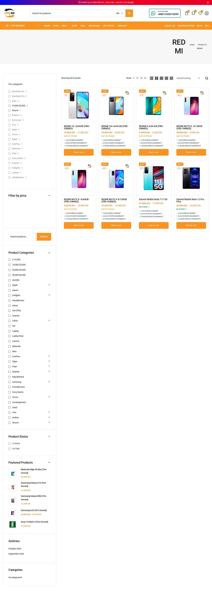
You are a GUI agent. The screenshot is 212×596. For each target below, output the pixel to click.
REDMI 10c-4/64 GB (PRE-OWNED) (114, 127)
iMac (14, 101)
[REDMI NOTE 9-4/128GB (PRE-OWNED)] (116, 178)
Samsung (16, 120)
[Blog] (199, 25)
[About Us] (170, 25)
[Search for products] (129, 13)
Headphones (18, 177)
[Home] (47, 25)
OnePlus (16, 144)
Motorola (16, 148)
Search (44, 236)
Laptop (15, 172)
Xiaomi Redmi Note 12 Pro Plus (190, 200)
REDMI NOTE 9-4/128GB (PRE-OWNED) (114, 200)
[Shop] (74, 25)
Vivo (14, 125)
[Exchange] (94, 25)
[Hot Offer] (108, 25)
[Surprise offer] (186, 25)
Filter (14, 220)
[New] (65, 25)
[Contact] (122, 25)
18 (141, 78)
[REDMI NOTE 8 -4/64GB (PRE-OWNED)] (79, 178)
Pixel (14, 153)
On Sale (16, 448)
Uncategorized (15, 577)
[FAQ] (207, 25)
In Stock (16, 443)
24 (145, 78)
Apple (14, 139)
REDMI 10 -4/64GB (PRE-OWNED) (77, 127)
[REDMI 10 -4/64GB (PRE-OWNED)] (79, 105)
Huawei (15, 163)
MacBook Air (18, 91)
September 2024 (16, 554)
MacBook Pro (18, 96)
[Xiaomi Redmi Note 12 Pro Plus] (191, 178)
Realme (15, 115)
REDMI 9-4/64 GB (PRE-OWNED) (151, 127)
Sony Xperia (17, 158)
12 (137, 78)
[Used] (55, 25)
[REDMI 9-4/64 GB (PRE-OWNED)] (154, 105)
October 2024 (14, 548)
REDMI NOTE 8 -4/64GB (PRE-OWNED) (76, 200)
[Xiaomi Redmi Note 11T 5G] (154, 178)
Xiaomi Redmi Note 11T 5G (153, 199)
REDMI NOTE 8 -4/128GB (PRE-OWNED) (189, 127)
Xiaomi (15, 110)
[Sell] (83, 25)
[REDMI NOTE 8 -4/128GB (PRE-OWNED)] (191, 105)
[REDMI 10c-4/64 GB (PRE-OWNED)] (116, 105)
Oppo (14, 129)
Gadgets (16, 168)
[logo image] (9, 13)
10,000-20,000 (18, 105)
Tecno (15, 134)
